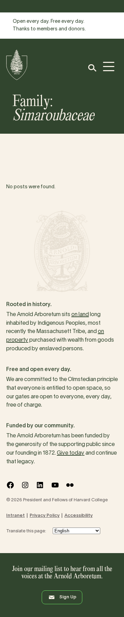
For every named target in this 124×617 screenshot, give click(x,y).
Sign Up (67, 597)
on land (80, 314)
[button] (92, 68)
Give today (70, 453)
